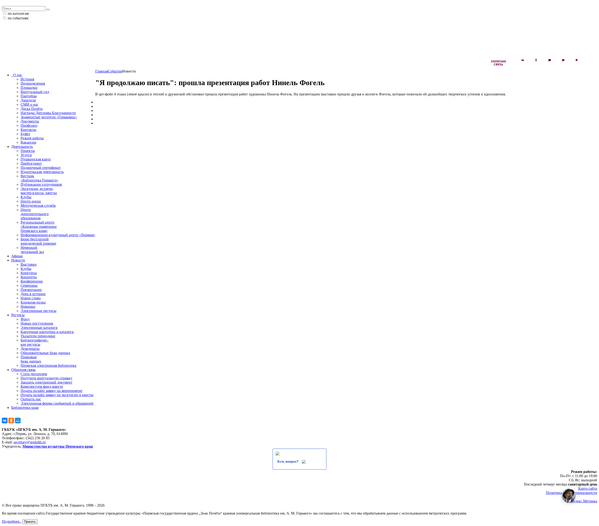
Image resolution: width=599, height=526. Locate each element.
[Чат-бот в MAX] (563, 60)
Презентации (31, 290)
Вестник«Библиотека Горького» (39, 178)
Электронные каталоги (39, 328)
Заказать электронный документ (46, 382)
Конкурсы (29, 273)
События (115, 71)
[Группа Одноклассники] (536, 60)
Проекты (28, 151)
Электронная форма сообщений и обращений (57, 403)
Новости (18, 260)
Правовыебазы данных (31, 359)
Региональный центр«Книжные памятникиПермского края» (39, 226)
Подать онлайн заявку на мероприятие (51, 391)
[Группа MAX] (549, 60)
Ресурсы (18, 315)
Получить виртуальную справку (46, 378)
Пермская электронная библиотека (48, 365)
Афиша (17, 256)
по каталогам (18, 13)
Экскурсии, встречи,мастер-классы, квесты (39, 191)
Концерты (29, 277)
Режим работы (32, 138)
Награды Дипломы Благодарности (48, 113)
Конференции (32, 281)
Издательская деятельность (42, 172)
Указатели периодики (38, 336)
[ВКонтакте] (4, 420)
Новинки (28, 306)
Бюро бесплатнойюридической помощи (38, 241)
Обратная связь (498, 62)
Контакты (28, 130)
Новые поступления (37, 323)
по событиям (18, 18)
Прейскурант (31, 163)
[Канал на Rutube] (576, 60)
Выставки (29, 264)
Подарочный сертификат (41, 168)
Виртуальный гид (35, 92)
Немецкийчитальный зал (32, 250)
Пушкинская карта (36, 159)
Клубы (26, 197)
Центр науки (31, 201)
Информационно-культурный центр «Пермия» (58, 235)
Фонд (25, 319)
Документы (30, 121)
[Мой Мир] (18, 420)
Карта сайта (587, 488)
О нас (16, 75)
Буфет (25, 134)
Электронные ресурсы (38, 311)
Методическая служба (38, 205)
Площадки (29, 88)
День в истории (33, 294)
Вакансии (28, 142)
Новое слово (31, 298)
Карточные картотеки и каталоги (47, 332)
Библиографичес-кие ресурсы (34, 342)
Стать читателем (34, 374)
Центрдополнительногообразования (35, 214)
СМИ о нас (29, 104)
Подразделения (33, 83)
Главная (101, 71)
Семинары (29, 285)
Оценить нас (31, 399)
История (27, 79)
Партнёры (29, 96)
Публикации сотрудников (41, 184)
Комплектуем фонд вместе (42, 386)
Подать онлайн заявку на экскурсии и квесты (57, 395)
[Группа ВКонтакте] (522, 60)
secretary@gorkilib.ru (30, 442)
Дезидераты (30, 349)
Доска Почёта (32, 109)
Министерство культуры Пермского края (57, 446)
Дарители (28, 100)
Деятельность (22, 147)
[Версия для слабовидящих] (590, 60)
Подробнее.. (11, 521)
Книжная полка (33, 302)
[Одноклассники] (11, 420)
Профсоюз (29, 125)
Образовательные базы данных (45, 353)
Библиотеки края (24, 408)
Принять (30, 521)
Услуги (26, 155)
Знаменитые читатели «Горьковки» (49, 117)
